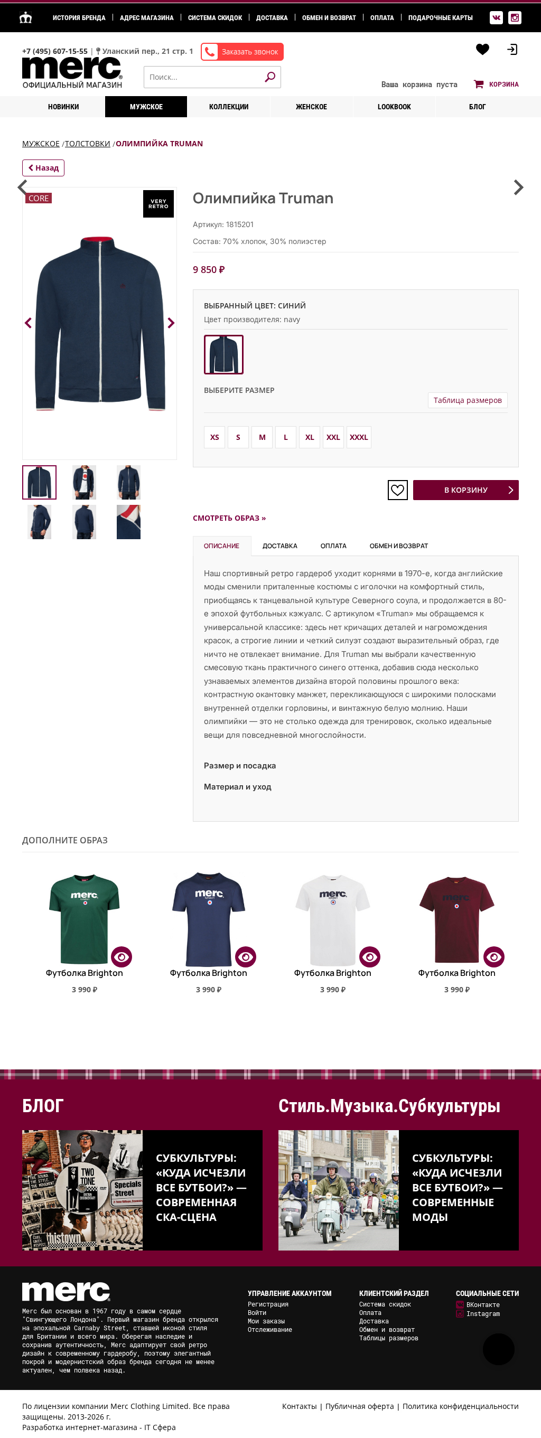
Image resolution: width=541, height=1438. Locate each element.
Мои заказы (266, 1321)
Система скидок (215, 18)
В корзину (466, 490)
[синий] (224, 354)
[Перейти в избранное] (483, 50)
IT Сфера (160, 1427)
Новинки (63, 106)
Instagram (483, 1313)
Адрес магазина (147, 18)
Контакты (299, 1406)
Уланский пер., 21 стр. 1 (147, 51)
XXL (333, 437)
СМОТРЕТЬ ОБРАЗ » (229, 518)
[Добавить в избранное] (398, 490)
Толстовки (87, 143)
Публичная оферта (359, 1406)
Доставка (272, 18)
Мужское (146, 106)
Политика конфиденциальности (461, 1406)
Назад (46, 168)
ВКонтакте (483, 1304)
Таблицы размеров (388, 1337)
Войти (257, 1312)
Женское (311, 106)
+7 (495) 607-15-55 (56, 51)
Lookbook (394, 106)
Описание (221, 545)
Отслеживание (270, 1329)
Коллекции (228, 106)
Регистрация (268, 1304)
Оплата (382, 18)
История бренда (79, 18)
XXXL (359, 437)
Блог (477, 106)
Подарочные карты (440, 18)
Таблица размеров (468, 400)
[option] (84, 939)
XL (309, 437)
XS (214, 437)
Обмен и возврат (329, 18)
